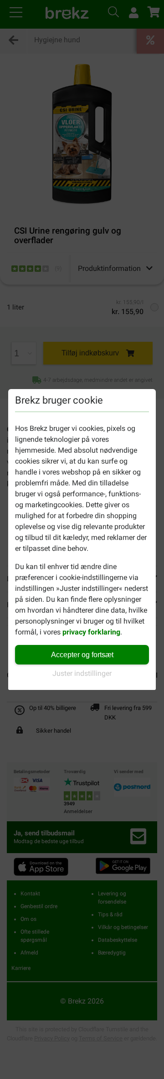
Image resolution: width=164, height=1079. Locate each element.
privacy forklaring (91, 632)
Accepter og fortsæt (82, 655)
